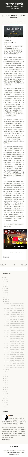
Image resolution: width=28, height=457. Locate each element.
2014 (4, 396)
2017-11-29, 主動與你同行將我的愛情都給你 (14, 306)
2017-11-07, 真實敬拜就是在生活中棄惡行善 (14, 354)
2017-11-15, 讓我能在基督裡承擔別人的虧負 (14, 336)
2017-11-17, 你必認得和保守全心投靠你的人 (14, 332)
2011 (4, 402)
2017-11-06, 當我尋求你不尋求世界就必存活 (14, 356)
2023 (4, 284)
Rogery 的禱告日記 (14, 3)
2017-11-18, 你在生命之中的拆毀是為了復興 (14, 330)
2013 (4, 398)
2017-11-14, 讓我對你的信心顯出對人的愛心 (14, 339)
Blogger (23, 450)
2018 (4, 295)
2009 (4, 407)
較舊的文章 (24, 265)
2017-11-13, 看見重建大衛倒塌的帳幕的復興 (14, 341)
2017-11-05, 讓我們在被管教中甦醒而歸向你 (14, 358)
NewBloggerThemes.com (14, 454)
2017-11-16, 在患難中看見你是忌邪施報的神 (14, 334)
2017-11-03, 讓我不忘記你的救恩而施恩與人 (14, 363)
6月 (5, 378)
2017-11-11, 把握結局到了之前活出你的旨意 (14, 345)
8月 (5, 374)
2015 (4, 393)
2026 (4, 277)
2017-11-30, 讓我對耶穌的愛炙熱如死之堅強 (14, 303)
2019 (4, 292)
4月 (5, 383)
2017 (4, 297)
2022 (4, 286)
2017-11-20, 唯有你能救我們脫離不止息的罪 (14, 325)
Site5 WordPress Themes (12, 452)
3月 (5, 385)
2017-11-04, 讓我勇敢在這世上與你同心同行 (14, 361)
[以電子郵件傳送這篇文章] (4, 257)
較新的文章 (3, 265)
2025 (4, 279)
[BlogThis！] (5, 257)
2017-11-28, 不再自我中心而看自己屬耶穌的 (14, 308)
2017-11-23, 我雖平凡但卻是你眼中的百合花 (14, 319)
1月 (5, 389)
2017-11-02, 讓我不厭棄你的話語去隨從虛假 (14, 365)
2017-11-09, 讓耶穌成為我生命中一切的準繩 (14, 350)
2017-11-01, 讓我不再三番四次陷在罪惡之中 (14, 367)
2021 (4, 288)
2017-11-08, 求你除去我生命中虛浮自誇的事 (13, 17)
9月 (5, 371)
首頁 (13, 265)
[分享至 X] (7, 257)
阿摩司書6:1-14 (11, 42)
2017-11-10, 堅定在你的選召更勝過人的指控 (14, 347)
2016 (4, 391)
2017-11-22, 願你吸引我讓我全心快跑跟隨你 (14, 321)
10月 (6, 369)
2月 (5, 387)
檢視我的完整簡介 (6, 440)
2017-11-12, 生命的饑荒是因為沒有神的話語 (14, 343)
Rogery (11, 415)
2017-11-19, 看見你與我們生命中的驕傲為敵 (14, 328)
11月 (6, 301)
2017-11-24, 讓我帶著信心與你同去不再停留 (14, 317)
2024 (4, 281)
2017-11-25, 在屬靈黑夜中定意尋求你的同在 (14, 314)
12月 (6, 299)
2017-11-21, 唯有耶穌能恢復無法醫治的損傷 (14, 323)
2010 (4, 404)
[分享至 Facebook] (8, 257)
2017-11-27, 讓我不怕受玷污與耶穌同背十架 (14, 310)
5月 (5, 380)
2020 (4, 290)
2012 (4, 400)
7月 (5, 376)
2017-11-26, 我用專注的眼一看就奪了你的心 (14, 312)
